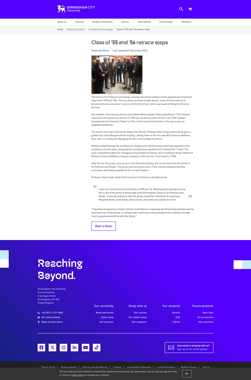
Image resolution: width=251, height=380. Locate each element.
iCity (178, 317)
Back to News (103, 226)
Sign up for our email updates (193, 347)
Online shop (107, 317)
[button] (61, 22)
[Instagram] (63, 347)
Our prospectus (205, 317)
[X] (52, 347)
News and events (105, 313)
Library (176, 322)
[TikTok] (96, 347)
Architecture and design (101, 29)
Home (60, 29)
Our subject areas (138, 317)
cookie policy (77, 375)
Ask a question (205, 322)
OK (186, 374)
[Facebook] (41, 347)
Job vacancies (106, 322)
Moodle (176, 313)
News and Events (76, 29)
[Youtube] (85, 347)
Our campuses (139, 322)
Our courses (140, 313)
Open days (208, 313)
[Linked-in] (74, 347)
